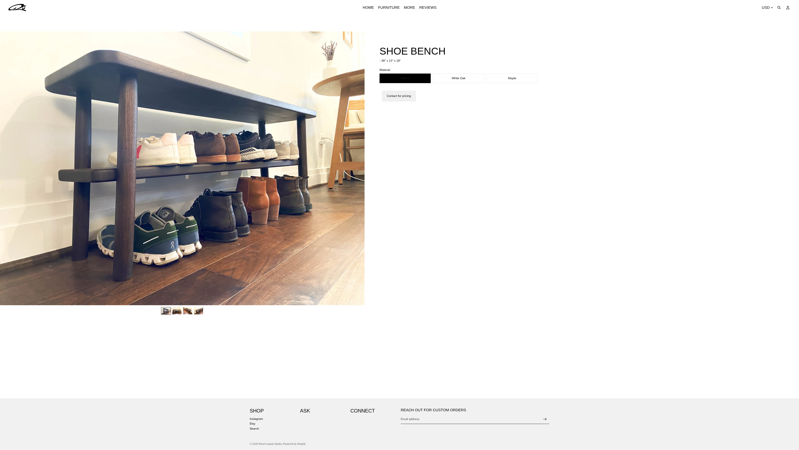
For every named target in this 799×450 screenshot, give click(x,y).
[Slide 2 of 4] (176, 311)
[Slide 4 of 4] (198, 311)
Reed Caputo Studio (270, 443)
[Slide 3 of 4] (187, 311)
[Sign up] (545, 419)
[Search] (779, 7)
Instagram (256, 418)
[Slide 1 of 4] (166, 311)
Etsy (252, 423)
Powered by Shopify (294, 443)
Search (254, 428)
